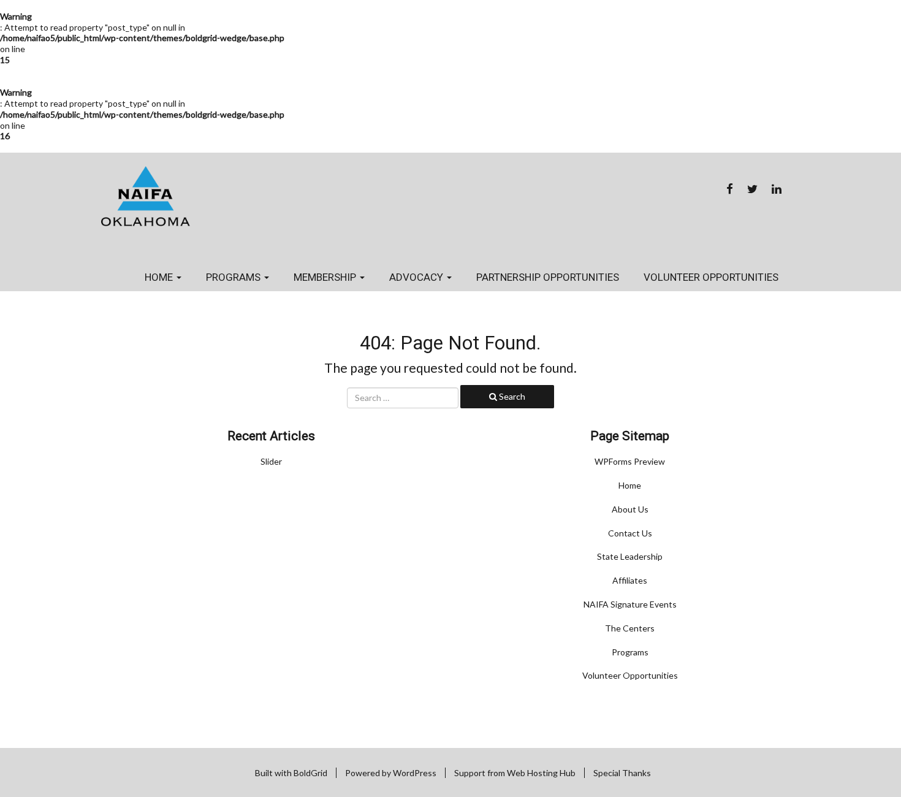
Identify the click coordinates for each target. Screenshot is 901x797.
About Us (630, 509)
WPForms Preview (630, 461)
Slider (271, 461)
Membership (326, 277)
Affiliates (629, 580)
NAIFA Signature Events (630, 604)
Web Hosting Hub (541, 773)
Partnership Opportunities (547, 277)
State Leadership (630, 556)
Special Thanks (622, 773)
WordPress (414, 773)
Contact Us (630, 533)
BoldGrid (310, 773)
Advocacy (417, 277)
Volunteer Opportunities (711, 277)
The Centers (630, 628)
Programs (234, 277)
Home (160, 277)
